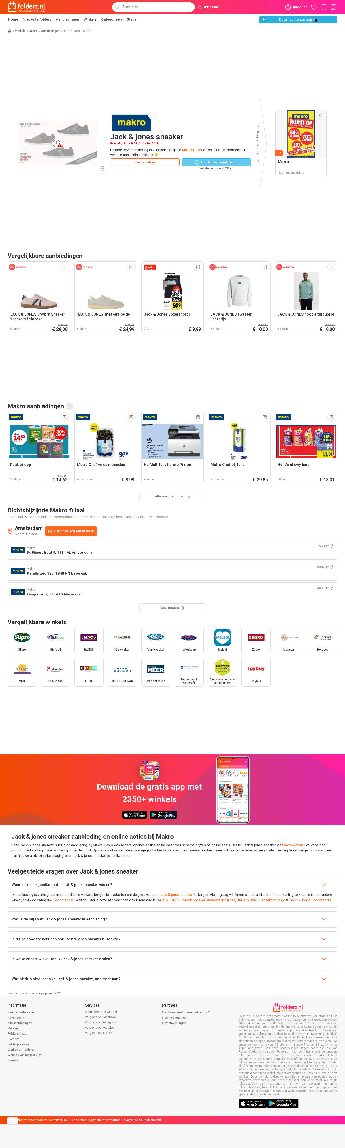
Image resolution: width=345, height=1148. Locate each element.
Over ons (14, 1039)
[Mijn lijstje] (333, 7)
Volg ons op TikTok (98, 1033)
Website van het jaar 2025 (25, 1055)
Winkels (90, 19)
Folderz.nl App (18, 1033)
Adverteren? (16, 1017)
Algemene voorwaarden (104, 1120)
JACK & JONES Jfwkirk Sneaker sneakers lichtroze (195, 900)
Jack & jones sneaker (176, 894)
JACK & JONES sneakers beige (261, 900)
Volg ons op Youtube (99, 1027)
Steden (132, 19)
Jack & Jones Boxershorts (310, 900)
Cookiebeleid (152, 1120)
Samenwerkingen (174, 1023)
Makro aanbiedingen (36, 406)
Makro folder (192, 150)
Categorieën (111, 19)
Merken (13, 1028)
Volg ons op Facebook (100, 1017)
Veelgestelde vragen (22, 1012)
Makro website (293, 845)
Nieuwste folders (37, 19)
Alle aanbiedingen (20, 1023)
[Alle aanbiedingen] (69, 406)
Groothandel (63, 900)
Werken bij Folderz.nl (22, 1049)
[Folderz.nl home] (26, 7)
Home (13, 19)
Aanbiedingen (67, 19)
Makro (33, 31)
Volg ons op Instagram (100, 1022)
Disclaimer (78, 1120)
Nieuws (13, 1060)
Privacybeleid (131, 1120)
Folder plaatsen (18, 1044)
